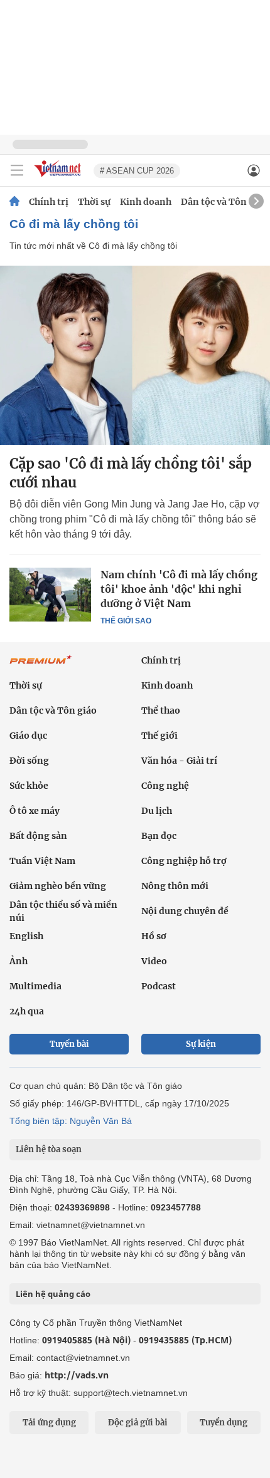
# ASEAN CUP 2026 (137, 170)
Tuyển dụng (223, 1422)
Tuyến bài (69, 1044)
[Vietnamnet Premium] (40, 666)
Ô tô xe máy (34, 810)
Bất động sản (38, 835)
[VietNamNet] (14, 201)
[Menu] (16, 170)
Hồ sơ (153, 936)
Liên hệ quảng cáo (53, 1293)
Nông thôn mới (174, 886)
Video (154, 961)
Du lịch (156, 810)
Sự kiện (201, 1044)
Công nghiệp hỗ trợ (184, 861)
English (26, 936)
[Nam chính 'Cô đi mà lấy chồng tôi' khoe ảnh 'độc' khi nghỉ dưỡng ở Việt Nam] (50, 595)
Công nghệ (165, 785)
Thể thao (160, 710)
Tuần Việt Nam (42, 861)
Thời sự (94, 201)
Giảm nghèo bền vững (57, 886)
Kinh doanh (145, 201)
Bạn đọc (158, 835)
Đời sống (29, 760)
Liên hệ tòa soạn (49, 1149)
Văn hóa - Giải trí (179, 760)
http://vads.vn (77, 1375)
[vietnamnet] (59, 177)
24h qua (26, 1011)
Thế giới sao (125, 621)
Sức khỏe (28, 785)
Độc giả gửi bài (138, 1422)
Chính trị (48, 201)
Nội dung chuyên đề (185, 911)
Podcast (158, 986)
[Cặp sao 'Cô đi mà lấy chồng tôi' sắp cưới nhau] (135, 355)
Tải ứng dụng (49, 1422)
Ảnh (18, 961)
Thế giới (159, 735)
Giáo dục (28, 735)
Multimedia (35, 986)
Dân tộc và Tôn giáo (224, 201)
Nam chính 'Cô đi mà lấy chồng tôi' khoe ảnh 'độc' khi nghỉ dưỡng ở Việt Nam (178, 589)
